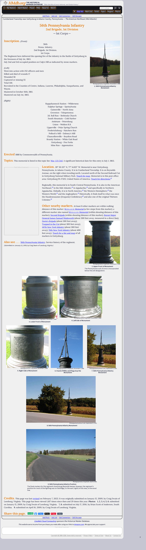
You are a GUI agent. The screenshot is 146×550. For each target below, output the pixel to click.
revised (36, 498)
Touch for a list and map (64, 233)
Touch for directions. (100, 179)
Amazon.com (79, 524)
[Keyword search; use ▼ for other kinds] (115, 8)
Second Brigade (57, 215)
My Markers (11, 8)
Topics (103, 11)
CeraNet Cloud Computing (45, 521)
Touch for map (83, 176)
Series (96, 11)
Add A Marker (23, 8)
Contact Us (117, 536)
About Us (45, 8)
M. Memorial (74, 209)
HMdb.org (16, 3)
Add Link (54, 16)
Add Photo (46, 16)
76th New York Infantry (59, 230)
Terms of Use (98, 536)
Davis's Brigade (49, 221)
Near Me (80, 11)
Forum (32, 8)
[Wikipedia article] (52, 188)
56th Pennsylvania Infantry (33, 242)
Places (117, 11)
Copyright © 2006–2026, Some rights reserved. (66, 536)
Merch (53, 8)
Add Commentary (64, 16)
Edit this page (77, 16)
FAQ (38, 8)
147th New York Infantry (53, 227)
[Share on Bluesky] (35, 514)
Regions (110, 11)
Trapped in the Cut (50, 224)
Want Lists (88, 11)
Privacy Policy (88, 536)
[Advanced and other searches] (119, 8)
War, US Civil (57, 160)
